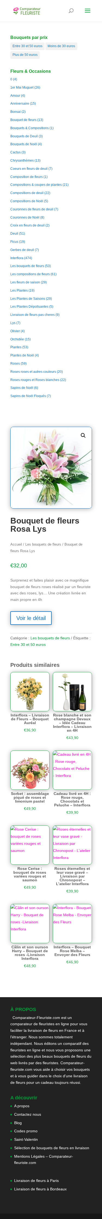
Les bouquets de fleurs (27, 266)
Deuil (14, 233)
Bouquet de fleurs (23, 120)
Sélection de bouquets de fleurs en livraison (51, 1148)
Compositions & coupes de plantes (36, 185)
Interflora (16, 258)
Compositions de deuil (27, 193)
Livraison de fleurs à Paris (37, 1180)
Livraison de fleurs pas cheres (32, 315)
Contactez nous (27, 1114)
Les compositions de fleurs (30, 274)
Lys (13, 323)
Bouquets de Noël (23, 144)
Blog (18, 1123)
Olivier (15, 331)
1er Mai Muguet (21, 87)
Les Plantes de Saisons (27, 299)
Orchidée (17, 339)
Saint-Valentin (26, 1139)
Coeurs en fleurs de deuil (29, 169)
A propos (21, 1106)
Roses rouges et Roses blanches (34, 380)
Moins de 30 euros (61, 46)
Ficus (14, 242)
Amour (15, 96)
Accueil (16, 544)
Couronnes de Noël (24, 217)
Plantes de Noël (22, 355)
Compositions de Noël (26, 201)
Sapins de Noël (21, 388)
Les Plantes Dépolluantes (29, 306)
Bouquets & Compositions (29, 128)
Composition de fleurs (26, 177)
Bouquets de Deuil (24, 136)
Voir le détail (31, 618)
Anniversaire (19, 103)
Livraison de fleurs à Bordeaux (40, 1189)
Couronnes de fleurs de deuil (31, 209)
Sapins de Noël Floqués (28, 396)
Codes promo (26, 1131)
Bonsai (15, 112)
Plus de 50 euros (25, 55)
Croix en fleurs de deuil (27, 225)
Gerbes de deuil (22, 250)
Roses (15, 363)
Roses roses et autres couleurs (33, 372)
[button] (83, 435)
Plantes (15, 347)
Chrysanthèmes (22, 160)
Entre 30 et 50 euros (27, 46)
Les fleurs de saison (25, 282)
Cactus (15, 152)
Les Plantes (19, 290)
